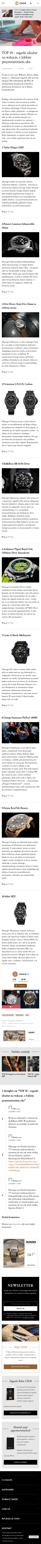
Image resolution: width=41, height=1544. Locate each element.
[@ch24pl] (15, 974)
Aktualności (8, 1015)
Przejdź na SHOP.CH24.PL (20, 1366)
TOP (27, 1015)
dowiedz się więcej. (7, 1541)
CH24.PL (20, 3)
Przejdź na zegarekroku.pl (20, 1413)
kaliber (4, 199)
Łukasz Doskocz (7, 68)
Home (4, 1020)
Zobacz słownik (20, 1462)
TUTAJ (10, 212)
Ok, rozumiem (34, 1537)
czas (16, 75)
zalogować (16, 1224)
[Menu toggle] (3, 3)
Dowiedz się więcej (28, 1317)
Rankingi (19, 1015)
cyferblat (5, 360)
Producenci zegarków (15, 1020)
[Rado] (20, 1035)
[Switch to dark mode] (30, 3)
